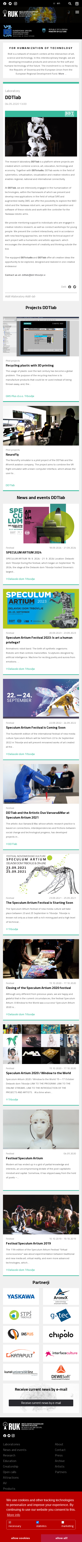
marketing (67, 1526)
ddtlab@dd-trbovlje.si (33, 275)
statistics (41, 1526)
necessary (15, 1526)
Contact (60, 1450)
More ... (62, 73)
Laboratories (11, 1444)
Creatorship (10, 1466)
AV (5, 1483)
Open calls (9, 1472)
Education (9, 1461)
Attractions (11, 1477)
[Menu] (77, 11)
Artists (59, 1466)
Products (9, 1488)
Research (9, 1455)
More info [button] (13, 1515)
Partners (61, 1472)
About (59, 1444)
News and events (14, 1450)
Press (59, 1455)
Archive (60, 1461)
